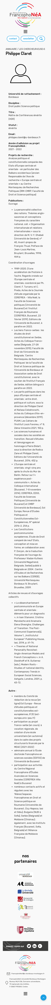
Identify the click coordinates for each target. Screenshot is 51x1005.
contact (13, 38)
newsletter (28, 38)
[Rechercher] (41, 39)
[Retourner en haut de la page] (43, 997)
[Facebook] (40, 946)
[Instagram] (29, 946)
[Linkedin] (34, 946)
